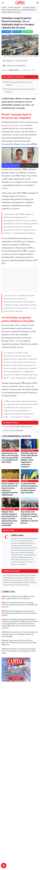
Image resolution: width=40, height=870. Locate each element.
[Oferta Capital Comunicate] (20, 669)
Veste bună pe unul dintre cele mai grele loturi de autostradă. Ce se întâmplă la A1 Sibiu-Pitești (10, 457)
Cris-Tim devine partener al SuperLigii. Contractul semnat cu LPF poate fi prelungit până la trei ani (20, 605)
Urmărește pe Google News (16, 65)
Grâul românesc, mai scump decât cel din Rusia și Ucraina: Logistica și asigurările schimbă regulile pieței (10, 489)
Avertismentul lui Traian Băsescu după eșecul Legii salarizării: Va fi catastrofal (18, 597)
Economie (5, 481)
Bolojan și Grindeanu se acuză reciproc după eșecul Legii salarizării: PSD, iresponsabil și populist (19, 613)
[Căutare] (37, 2)
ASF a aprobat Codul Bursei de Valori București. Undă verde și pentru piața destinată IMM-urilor (19, 642)
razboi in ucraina (26, 426)
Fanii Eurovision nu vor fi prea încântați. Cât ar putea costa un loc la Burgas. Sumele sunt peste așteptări (20, 634)
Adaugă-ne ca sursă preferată (16, 61)
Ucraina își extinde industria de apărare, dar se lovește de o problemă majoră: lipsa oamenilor (29, 488)
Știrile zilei (9, 591)
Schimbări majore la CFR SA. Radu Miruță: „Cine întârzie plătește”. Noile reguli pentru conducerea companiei (29, 460)
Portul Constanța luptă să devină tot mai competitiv (19, 83)
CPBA (16, 325)
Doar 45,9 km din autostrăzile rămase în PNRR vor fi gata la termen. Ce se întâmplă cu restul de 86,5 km (29, 517)
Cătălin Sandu (14, 70)
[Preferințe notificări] (3, 865)
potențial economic (11, 125)
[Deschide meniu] (3, 3)
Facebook (7, 31)
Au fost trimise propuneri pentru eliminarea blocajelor (20, 90)
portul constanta (14, 426)
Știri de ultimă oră (17, 430)
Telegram (18, 31)
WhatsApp (29, 31)
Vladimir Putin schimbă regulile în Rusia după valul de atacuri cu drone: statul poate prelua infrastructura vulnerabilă (9, 518)
